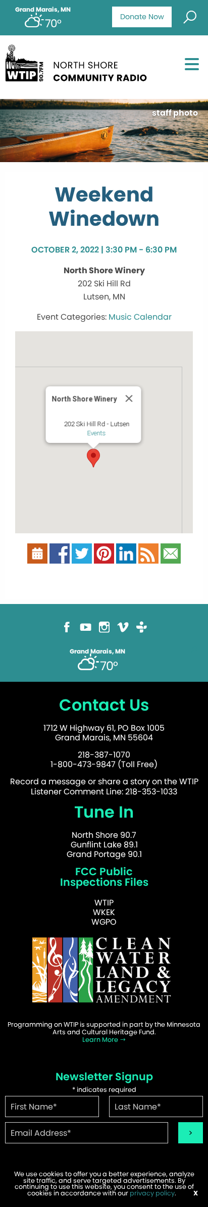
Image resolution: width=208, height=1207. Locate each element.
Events (96, 433)
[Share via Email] (171, 558)
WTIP (104, 903)
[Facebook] (67, 631)
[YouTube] (85, 631)
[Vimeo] (123, 631)
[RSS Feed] (148, 558)
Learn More (101, 1039)
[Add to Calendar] (37, 558)
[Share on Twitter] (82, 558)
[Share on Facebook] (59, 558)
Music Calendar (140, 317)
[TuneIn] (141, 631)
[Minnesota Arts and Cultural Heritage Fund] (104, 974)
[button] (93, 458)
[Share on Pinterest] (104, 558)
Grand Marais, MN (43, 10)
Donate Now (142, 17)
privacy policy (152, 1193)
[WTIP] (79, 66)
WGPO (104, 922)
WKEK (104, 912)
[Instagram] (104, 631)
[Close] (129, 398)
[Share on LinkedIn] (126, 558)
